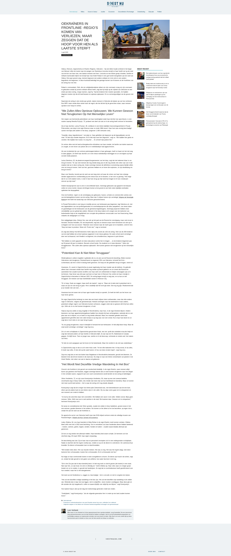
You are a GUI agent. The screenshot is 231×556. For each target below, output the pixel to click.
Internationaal (73, 11)
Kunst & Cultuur (92, 11)
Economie (112, 11)
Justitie (103, 11)
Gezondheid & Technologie (126, 11)
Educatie (151, 11)
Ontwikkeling (141, 11)
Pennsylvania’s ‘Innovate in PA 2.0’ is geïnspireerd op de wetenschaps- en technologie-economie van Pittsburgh (157, 123)
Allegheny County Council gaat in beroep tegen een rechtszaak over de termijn (157, 105)
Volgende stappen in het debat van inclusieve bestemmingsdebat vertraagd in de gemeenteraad (90, 504)
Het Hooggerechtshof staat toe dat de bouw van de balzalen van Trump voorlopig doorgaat (157, 114)
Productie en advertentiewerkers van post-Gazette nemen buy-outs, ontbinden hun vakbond (89, 502)
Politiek (159, 11)
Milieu (82, 11)
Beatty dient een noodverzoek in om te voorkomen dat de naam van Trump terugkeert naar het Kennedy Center (157, 85)
